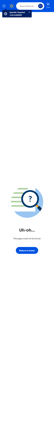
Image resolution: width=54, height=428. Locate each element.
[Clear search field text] (37, 6)
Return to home (27, 250)
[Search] (40, 6)
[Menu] (4, 6)
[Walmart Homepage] (11, 6)
